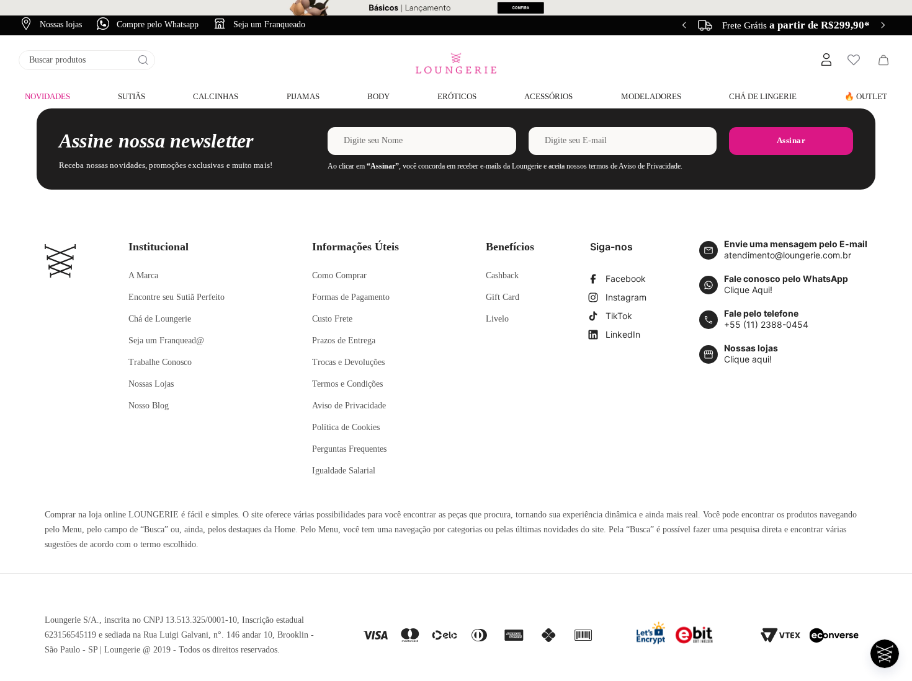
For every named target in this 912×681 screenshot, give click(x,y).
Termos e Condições (347, 384)
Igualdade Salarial (343, 470)
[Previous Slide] (684, 25)
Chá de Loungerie (159, 318)
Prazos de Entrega (343, 340)
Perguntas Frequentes (349, 449)
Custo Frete (332, 318)
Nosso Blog (148, 405)
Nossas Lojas (151, 384)
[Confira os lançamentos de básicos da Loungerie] (456, 7)
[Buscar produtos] (143, 60)
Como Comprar (339, 275)
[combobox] (87, 60)
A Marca (143, 275)
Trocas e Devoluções (348, 362)
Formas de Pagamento (351, 297)
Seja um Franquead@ (166, 340)
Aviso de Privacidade (349, 405)
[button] (825, 60)
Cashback (502, 275)
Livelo (497, 318)
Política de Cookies (346, 427)
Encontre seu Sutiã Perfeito (176, 297)
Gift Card (502, 297)
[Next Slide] (883, 25)
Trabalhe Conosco (160, 362)
